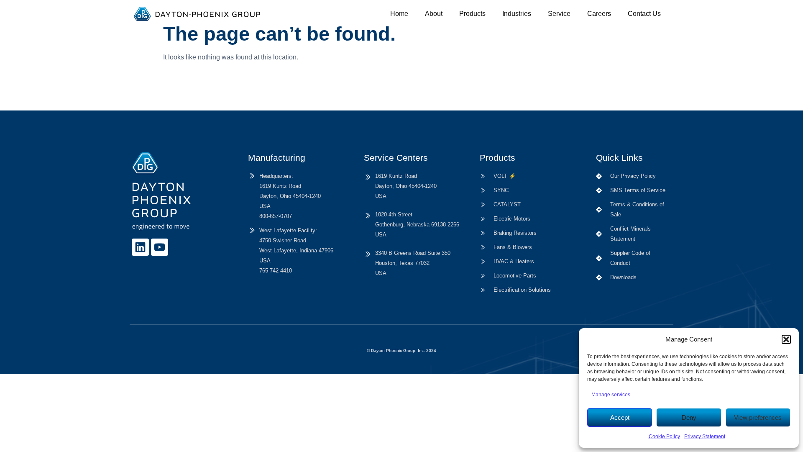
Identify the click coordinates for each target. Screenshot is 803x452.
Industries (516, 13)
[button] (786, 339)
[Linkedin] (140, 247)
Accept (619, 417)
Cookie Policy (664, 436)
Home (399, 13)
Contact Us (644, 13)
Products (472, 13)
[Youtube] (159, 247)
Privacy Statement (704, 436)
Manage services (610, 395)
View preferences (758, 417)
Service (559, 13)
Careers (599, 13)
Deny (689, 417)
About (433, 13)
